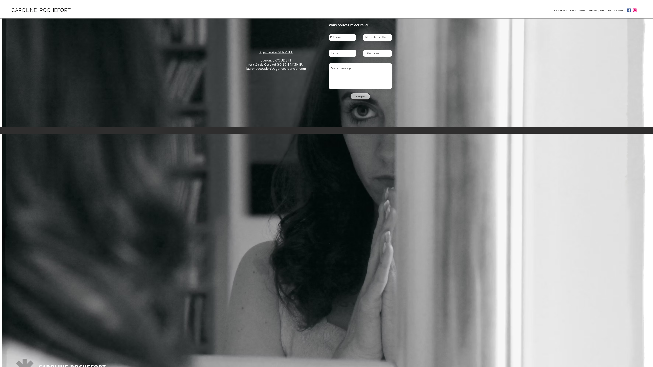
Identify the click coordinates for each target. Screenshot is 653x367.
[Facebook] (629, 10)
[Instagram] (635, 10)
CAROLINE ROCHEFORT (41, 10)
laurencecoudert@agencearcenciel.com (276, 68)
